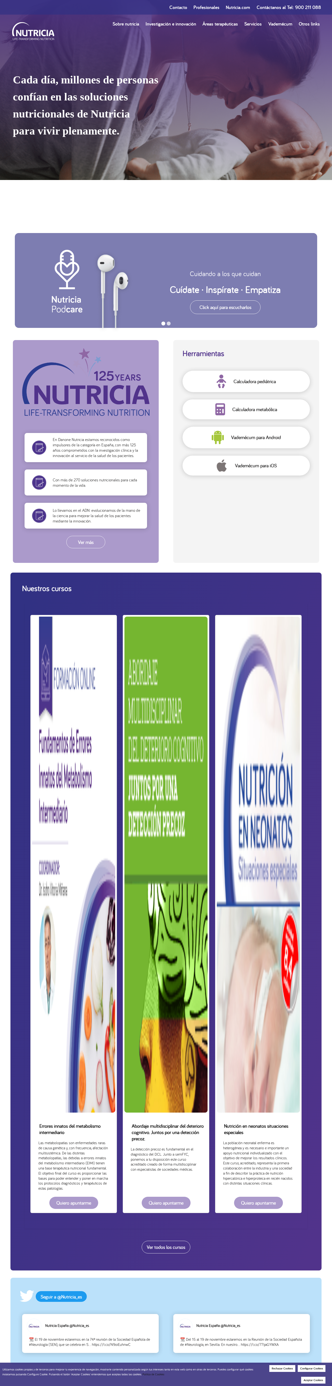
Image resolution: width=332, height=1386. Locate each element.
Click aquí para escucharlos (225, 307)
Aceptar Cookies (313, 1380)
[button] (163, 324)
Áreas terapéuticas (220, 24)
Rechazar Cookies (282, 1368)
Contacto (178, 7)
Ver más (86, 542)
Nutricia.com (238, 7)
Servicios (253, 24)
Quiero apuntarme (73, 1203)
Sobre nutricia (126, 24)
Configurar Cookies (311, 1368)
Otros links (309, 24)
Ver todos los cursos (166, 1247)
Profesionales (206, 7)
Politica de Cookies (153, 1374)
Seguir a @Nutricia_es (61, 1297)
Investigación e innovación (171, 24)
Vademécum (280, 24)
